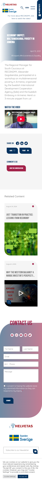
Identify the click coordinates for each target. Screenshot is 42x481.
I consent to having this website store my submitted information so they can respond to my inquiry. (20, 388)
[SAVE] (9, 251)
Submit (8, 401)
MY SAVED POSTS (39, 9)
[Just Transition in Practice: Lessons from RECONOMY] (21, 239)
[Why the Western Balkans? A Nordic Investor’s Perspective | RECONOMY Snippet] (21, 293)
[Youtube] (21, 335)
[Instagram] (16, 335)
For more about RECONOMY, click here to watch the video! (21, 17)
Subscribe (35, 451)
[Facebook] (12, 335)
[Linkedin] (25, 335)
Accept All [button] (23, 476)
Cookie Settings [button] (9, 476)
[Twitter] (30, 335)
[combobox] (6, 364)
